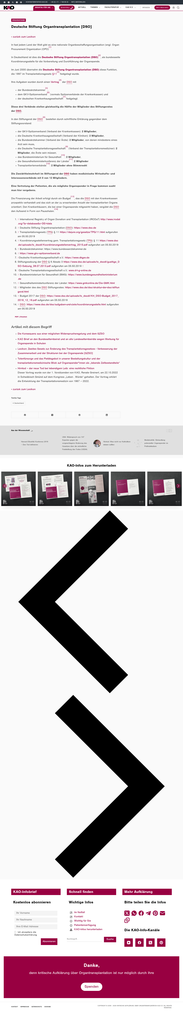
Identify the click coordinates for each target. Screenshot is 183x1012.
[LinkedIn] (106, 415)
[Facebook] (4, 2)
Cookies (47, 1007)
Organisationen (18, 20)
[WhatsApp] (134, 913)
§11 (54, 74)
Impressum (24, 1007)
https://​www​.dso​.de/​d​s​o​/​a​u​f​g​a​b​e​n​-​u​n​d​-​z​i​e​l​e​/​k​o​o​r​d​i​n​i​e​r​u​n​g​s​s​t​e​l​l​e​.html (66, 305)
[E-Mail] (162, 913)
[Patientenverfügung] (86, 925)
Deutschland (18, 403)
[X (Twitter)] (13, 2)
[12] (48, 164)
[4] (60, 80)
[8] (44, 117)
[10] (63, 155)
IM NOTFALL (65, 8)
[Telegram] (148, 913)
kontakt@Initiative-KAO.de (37, 2)
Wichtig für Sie (42, 8)
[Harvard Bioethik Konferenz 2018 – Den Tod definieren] (15, 443)
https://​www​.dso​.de (85, 228)
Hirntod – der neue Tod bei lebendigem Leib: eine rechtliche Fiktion (56, 368)
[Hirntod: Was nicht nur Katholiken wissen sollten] (97, 443)
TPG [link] (49, 232)
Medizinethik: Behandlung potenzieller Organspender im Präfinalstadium (156, 443)
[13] (72, 197)
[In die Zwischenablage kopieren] (127, 920)
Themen (94, 7)
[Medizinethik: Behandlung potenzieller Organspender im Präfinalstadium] (138, 443)
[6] (48, 93)
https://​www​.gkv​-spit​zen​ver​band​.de (40, 253)
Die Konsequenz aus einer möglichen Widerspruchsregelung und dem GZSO (61, 334)
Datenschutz (36, 1007)
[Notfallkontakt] (86, 913)
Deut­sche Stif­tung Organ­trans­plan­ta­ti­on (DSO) (70, 57)
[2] (99, 56)
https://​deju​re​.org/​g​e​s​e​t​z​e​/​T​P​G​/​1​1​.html (82, 232)
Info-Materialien (78, 2)
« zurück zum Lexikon (23, 37)
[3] (58, 72)
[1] (50, 47)
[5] (46, 88)
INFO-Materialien (162, 8)
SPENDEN (146, 8)
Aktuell (82, 7)
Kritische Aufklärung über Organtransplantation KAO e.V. (140, 1006)
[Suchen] (178, 7)
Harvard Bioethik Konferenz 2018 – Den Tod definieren (34, 443)
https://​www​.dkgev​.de (77, 258)
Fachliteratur (112, 7)
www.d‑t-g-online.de (80, 270)
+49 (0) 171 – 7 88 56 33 (59, 2)
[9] (66, 147)
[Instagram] (17, 2)
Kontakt (14, 1007)
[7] (64, 97)
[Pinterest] (21, 2)
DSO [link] (69, 82)
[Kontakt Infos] (86, 917)
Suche (110, 939)
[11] (71, 160)
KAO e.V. (129, 7)
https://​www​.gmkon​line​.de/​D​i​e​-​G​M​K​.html (91, 283)
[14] (56, 209)
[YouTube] (8, 2)
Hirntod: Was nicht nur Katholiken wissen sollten (116, 443)
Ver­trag (55, 82)
